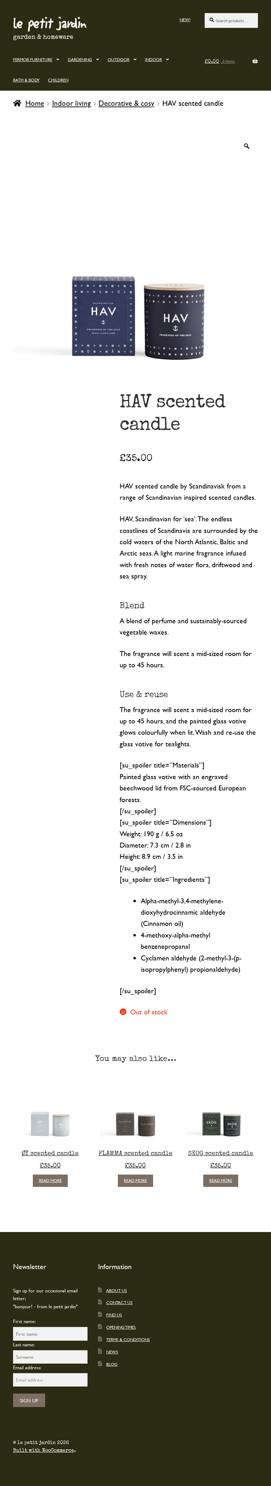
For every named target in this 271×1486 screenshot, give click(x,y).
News (112, 1351)
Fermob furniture (32, 59)
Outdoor (119, 59)
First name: (24, 1321)
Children (58, 80)
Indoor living (71, 103)
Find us (114, 1314)
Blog (112, 1364)
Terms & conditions (128, 1339)
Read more (50, 1180)
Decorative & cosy (126, 103)
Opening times (121, 1327)
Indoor (153, 59)
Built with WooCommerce (43, 1450)
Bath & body (26, 80)
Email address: (27, 1367)
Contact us (119, 1302)
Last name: (24, 1344)
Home (34, 103)
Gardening (80, 59)
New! (185, 19)
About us (116, 1290)
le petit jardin (49, 22)
